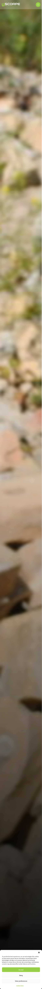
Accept (21, 970)
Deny (21, 975)
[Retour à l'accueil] (11, 4)
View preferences (21, 981)
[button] (39, 952)
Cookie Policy (20, 985)
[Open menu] (38, 4)
